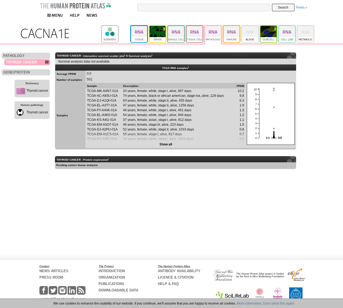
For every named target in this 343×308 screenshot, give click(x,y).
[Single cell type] (176, 27)
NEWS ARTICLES (53, 271)
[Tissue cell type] (195, 27)
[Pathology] (213, 27)
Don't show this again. (279, 303)
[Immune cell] (232, 27)
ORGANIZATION (112, 277)
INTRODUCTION (112, 271)
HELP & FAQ (168, 284)
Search (283, 7)
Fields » (301, 7)
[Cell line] (287, 27)
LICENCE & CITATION (175, 277)
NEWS (92, 15)
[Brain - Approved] (158, 27)
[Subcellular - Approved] (269, 27)
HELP (75, 15)
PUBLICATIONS (111, 284)
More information (249, 303)
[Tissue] (139, 27)
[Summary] (115, 27)
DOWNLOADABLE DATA (118, 290)
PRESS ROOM (51, 277)
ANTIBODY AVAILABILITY (179, 271)
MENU (57, 15)
